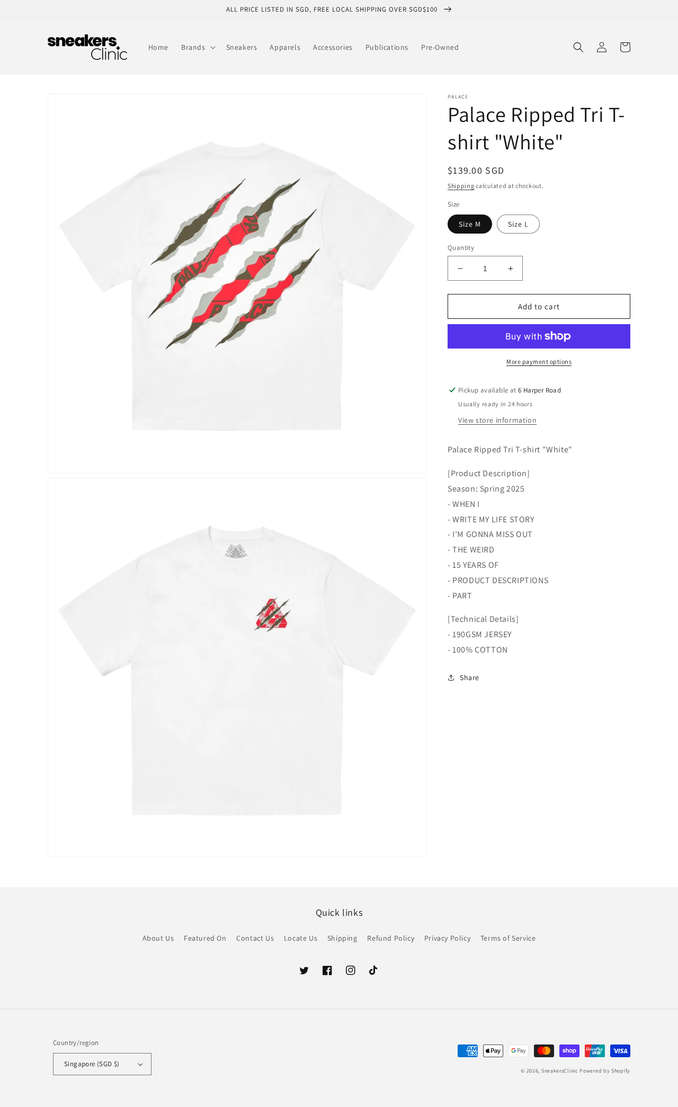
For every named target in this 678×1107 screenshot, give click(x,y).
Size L (518, 224)
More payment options (539, 361)
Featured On (205, 938)
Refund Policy (390, 938)
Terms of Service (508, 938)
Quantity (461, 247)
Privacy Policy (447, 938)
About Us (158, 938)
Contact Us (255, 938)
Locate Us (300, 938)
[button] (197, 47)
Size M (470, 224)
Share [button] (469, 677)
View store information (497, 420)
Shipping (461, 186)
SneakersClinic (559, 1070)
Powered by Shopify (604, 1070)
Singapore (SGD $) (92, 1063)
